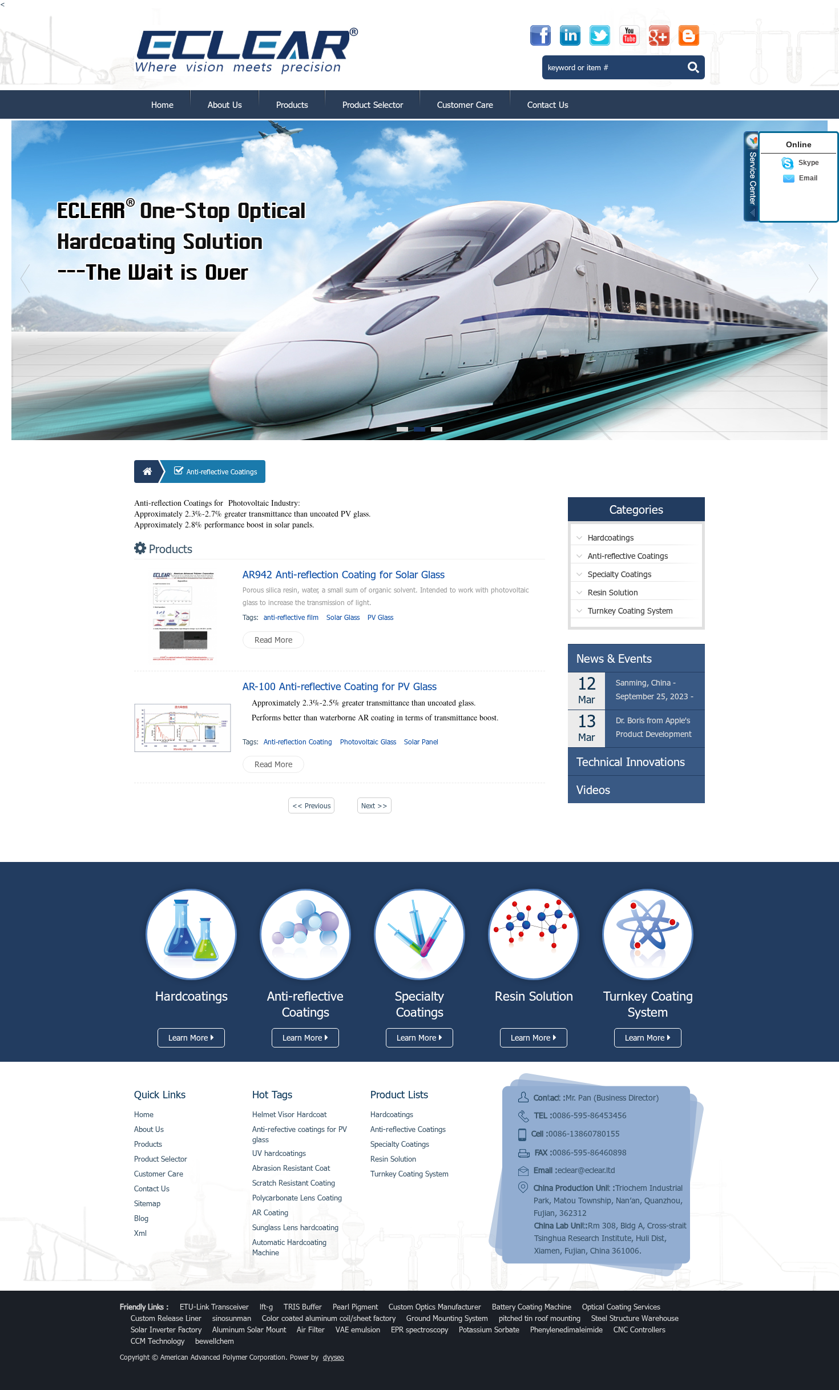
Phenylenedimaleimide (566, 1329)
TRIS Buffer (303, 1306)
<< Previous (311, 805)
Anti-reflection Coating (298, 742)
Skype (808, 163)
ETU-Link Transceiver (214, 1306)
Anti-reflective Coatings (222, 472)
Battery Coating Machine (531, 1306)
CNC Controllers (639, 1329)
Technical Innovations (630, 761)
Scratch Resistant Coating (293, 1182)
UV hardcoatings (279, 1153)
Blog (141, 1218)
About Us (225, 104)
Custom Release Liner (166, 1318)
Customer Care (465, 104)
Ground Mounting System (447, 1318)
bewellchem (214, 1340)
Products (292, 104)
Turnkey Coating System (630, 610)
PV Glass (380, 617)
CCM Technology (157, 1340)
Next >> (374, 805)
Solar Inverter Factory (166, 1329)
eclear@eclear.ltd (586, 1170)
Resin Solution (613, 592)
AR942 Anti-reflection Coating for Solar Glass (344, 574)
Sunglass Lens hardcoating (295, 1227)
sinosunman (231, 1318)
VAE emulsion (358, 1329)
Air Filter (311, 1329)
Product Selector (372, 104)
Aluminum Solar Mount (249, 1329)
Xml (140, 1233)
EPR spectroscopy (419, 1329)
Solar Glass (343, 617)
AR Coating (270, 1212)
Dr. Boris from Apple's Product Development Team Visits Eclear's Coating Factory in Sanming (654, 728)
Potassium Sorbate (489, 1329)
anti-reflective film (291, 617)
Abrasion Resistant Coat (291, 1168)
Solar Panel (421, 742)
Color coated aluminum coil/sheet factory (329, 1318)
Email (808, 178)
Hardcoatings (611, 537)
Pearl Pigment (355, 1306)
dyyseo (333, 1357)
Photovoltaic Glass (368, 742)
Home (162, 104)
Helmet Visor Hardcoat (289, 1114)
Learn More (188, 1037)
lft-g (266, 1306)
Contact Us (547, 104)
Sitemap (147, 1203)
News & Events (614, 658)
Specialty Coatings (619, 574)
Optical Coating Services (621, 1306)
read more (273, 639)
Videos (593, 789)
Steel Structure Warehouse (635, 1318)
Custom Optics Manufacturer (435, 1306)
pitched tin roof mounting (539, 1318)
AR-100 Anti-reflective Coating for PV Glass (340, 686)
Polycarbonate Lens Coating (297, 1197)
